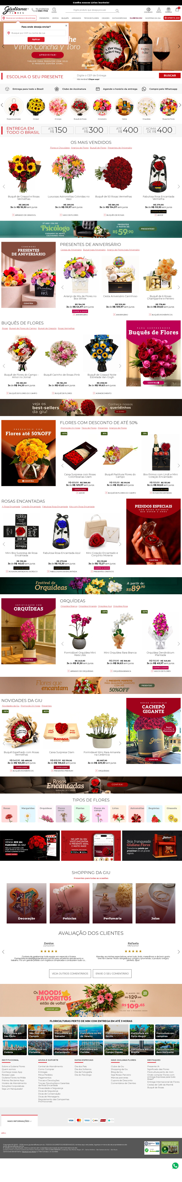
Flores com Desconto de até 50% (98, 422)
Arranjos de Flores (80, 147)
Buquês (65, 18)
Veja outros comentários (70, 973)
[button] (179, 46)
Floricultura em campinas (165, 1035)
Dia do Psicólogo (83, 1075)
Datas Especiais (119, 18)
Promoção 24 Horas (70, 428)
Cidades (105, 18)
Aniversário (102, 119)
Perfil (158, 12)
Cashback (148, 12)
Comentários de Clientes (123, 1083)
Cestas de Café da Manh (160, 1084)
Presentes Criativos (104, 571)
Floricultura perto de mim (160, 1072)
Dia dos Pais (81, 1066)
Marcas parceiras (119, 1077)
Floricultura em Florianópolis (63, 1051)
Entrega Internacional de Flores (163, 1082)
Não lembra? (88, 79)
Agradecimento (104, 393)
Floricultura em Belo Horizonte (165, 1051)
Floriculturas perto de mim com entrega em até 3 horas (91, 1021)
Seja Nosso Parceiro (121, 1075)
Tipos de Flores (91, 18)
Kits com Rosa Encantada (81, 506)
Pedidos (168, 12)
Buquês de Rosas (80, 119)
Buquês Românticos (162, 315)
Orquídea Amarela (88, 606)
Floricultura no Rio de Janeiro (90, 1035)
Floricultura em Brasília (140, 1051)
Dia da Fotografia (83, 1072)
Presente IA (153, 1066)
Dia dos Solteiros (83, 1069)
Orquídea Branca (69, 606)
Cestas (55, 18)
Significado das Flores (158, 1069)
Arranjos (76, 18)
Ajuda (54, 12)
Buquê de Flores (169, 119)
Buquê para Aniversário (94, 250)
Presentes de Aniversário (120, 147)
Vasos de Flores (162, 671)
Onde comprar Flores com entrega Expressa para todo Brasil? (161, 1077)
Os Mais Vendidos (91, 142)
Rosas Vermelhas (66, 328)
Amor (160, 215)
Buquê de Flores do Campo (122, 493)
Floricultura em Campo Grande (114, 1051)
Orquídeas (146, 119)
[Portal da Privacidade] (152, 1145)
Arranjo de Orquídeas (81, 671)
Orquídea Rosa (120, 606)
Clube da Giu (136, 18)
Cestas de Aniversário (71, 250)
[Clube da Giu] (91, 1016)
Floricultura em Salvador (63, 1035)
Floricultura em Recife (114, 1035)
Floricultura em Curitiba (89, 1051)
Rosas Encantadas (162, 493)
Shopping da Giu (153, 18)
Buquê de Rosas (155, 1087)
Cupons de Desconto (122, 1080)
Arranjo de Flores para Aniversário (123, 250)
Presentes (44, 18)
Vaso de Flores (70, 215)
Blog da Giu (117, 1072)
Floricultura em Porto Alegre (140, 1035)
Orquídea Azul (105, 606)
